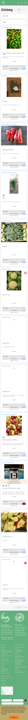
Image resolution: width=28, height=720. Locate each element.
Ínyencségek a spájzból (8, 27)
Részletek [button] (3, 713)
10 (25, 9)
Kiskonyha (5, 75)
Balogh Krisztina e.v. (7, 220)
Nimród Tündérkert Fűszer (8, 462)
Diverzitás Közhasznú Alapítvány (10, 124)
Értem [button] (14, 717)
